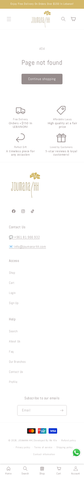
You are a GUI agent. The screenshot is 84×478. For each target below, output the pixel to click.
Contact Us (16, 372)
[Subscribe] (62, 410)
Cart (11, 283)
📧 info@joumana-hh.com (27, 246)
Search (13, 331)
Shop (12, 273)
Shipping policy (64, 447)
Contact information (44, 454)
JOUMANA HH (25, 440)
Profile (13, 382)
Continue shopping (42, 79)
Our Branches (17, 362)
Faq (11, 352)
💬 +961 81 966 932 (24, 237)
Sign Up (13, 303)
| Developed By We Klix (45, 440)
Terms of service (43, 447)
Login (12, 293)
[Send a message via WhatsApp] (76, 452)
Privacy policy (23, 447)
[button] (9, 19)
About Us (14, 341)
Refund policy (68, 440)
